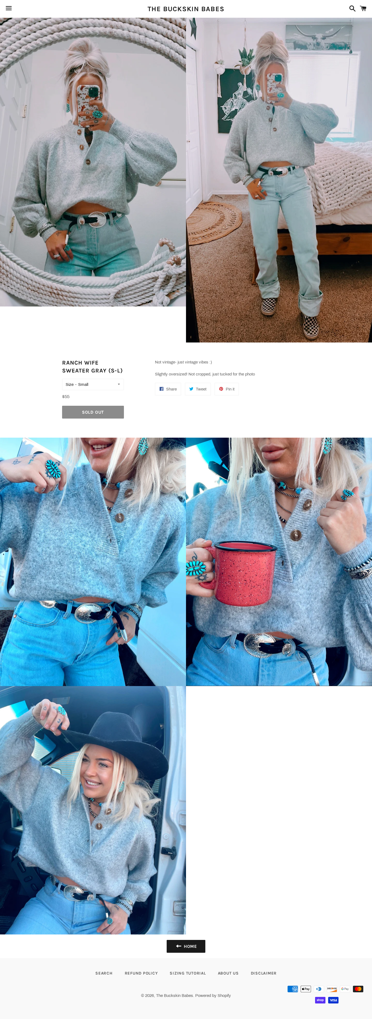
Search (104, 973)
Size (70, 384)
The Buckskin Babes (186, 9)
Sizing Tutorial (188, 973)
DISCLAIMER (264, 973)
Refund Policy (141, 973)
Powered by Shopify (213, 995)
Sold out (93, 412)
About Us (228, 973)
